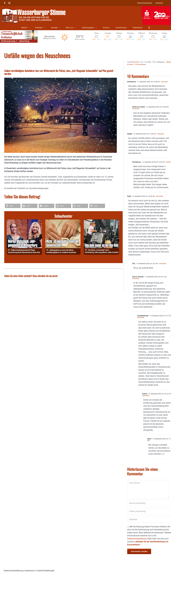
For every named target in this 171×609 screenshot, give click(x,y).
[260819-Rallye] (101, 221)
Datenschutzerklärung (13, 570)
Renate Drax (134, 62)
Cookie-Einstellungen (45, 570)
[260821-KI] (62, 221)
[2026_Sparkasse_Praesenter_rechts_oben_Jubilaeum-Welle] (156, 7)
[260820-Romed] (24, 221)
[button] (149, 27)
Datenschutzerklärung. (137, 538)
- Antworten (164, 82)
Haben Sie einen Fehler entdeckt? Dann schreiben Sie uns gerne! (31, 275)
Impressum (30, 570)
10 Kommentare (140, 64)
